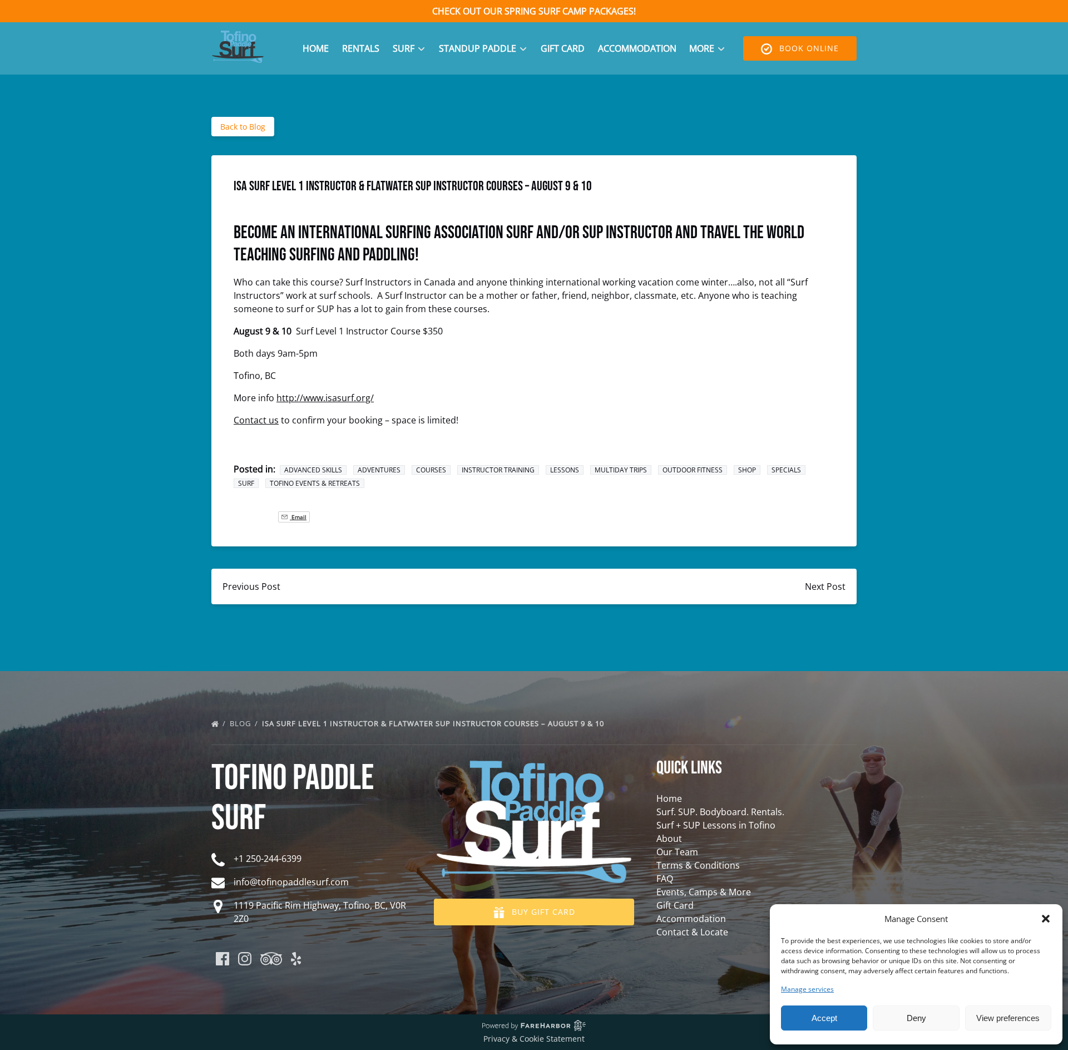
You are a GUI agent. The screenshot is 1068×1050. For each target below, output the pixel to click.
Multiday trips (621, 470)
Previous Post (251, 586)
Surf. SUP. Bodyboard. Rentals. (720, 812)
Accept (824, 1018)
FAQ (664, 878)
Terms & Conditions (698, 865)
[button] (1045, 918)
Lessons (564, 470)
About (669, 838)
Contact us (256, 420)
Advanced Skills (313, 470)
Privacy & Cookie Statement (534, 1038)
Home (316, 48)
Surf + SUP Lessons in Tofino (715, 825)
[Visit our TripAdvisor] (271, 958)
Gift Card (563, 48)
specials (786, 470)
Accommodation (637, 48)
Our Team (677, 852)
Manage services (807, 989)
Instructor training (498, 470)
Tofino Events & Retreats (315, 483)
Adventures (379, 470)
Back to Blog (242, 126)
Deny (916, 1018)
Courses (431, 470)
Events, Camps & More (703, 892)
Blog (241, 723)
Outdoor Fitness (692, 470)
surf (246, 483)
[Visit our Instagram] (244, 958)
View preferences (1008, 1018)
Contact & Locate (692, 932)
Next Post (825, 586)
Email (298, 517)
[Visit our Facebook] (222, 958)
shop (747, 470)
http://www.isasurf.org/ (325, 398)
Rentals (360, 48)
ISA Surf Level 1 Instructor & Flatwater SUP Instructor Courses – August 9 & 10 (434, 723)
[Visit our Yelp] (296, 958)
